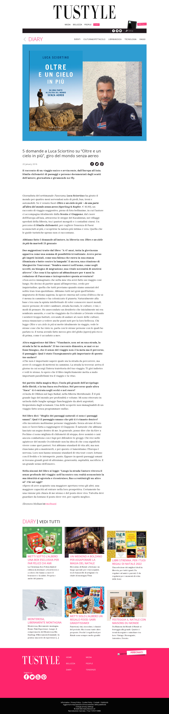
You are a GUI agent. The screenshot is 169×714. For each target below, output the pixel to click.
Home (69, 657)
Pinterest (44, 677)
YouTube (38, 677)
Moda (68, 24)
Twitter (117, 31)
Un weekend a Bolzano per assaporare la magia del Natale (86, 560)
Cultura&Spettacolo (94, 39)
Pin (102, 164)
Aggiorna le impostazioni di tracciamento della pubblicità (84, 704)
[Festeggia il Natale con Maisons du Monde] (127, 605)
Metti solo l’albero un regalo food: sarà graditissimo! (86, 619)
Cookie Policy (87, 702)
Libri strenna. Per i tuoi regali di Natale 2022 (129, 562)
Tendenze (91, 669)
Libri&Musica (114, 39)
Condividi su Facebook (92, 164)
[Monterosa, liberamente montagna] (42, 605)
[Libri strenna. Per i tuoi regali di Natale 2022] (127, 546)
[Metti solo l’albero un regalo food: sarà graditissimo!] (84, 602)
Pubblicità (104, 702)
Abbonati (142, 24)
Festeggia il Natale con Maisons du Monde (129, 621)
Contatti (96, 702)
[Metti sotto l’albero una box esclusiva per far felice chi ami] (42, 542)
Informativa (65, 702)
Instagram (120, 31)
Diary (96, 24)
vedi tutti (49, 521)
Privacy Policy (76, 702)
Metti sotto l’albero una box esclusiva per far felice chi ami (43, 560)
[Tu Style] (84, 19)
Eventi (77, 39)
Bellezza (77, 24)
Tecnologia (130, 39)
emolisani (50, 503)
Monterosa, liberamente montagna (45, 620)
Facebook (113, 31)
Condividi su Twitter (97, 164)
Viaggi (142, 39)
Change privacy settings (84, 707)
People (87, 24)
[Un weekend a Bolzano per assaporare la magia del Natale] (84, 542)
